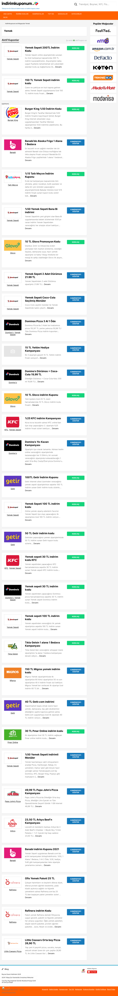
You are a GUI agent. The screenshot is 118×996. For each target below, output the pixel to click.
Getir (13, 489)
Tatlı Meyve (13, 185)
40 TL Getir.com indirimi (39, 701)
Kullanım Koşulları (88, 989)
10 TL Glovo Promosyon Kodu (42, 241)
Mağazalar (62, 14)
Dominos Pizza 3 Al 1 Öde (40, 321)
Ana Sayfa (7, 14)
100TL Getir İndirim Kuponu (41, 477)
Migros (13, 680)
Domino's (9, 332)
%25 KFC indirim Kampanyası (43, 418)
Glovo (12, 253)
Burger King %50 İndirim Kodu (43, 108)
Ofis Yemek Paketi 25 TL (40, 878)
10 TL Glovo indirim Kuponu (41, 394)
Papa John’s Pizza (13, 801)
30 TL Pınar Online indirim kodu (44, 730)
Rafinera (12, 890)
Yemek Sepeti (13, 59)
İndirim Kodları (53, 989)
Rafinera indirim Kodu (38, 910)
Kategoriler (76, 14)
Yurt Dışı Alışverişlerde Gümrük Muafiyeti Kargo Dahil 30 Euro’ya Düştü (19, 981)
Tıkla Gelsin (13, 654)
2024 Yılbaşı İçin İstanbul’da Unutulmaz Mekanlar (17, 977)
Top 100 (51, 14)
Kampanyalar (38, 14)
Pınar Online (13, 742)
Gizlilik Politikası (101, 989)
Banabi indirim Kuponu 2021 (42, 849)
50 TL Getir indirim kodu (39, 533)
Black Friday (111, 989)
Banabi (13, 152)
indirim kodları (22, 14)
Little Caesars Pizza (12, 951)
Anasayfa (45, 989)
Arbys (12, 831)
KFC (6, 430)
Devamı (58, 67)
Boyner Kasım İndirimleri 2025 (11, 974)
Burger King (13, 120)
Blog (5, 17)
